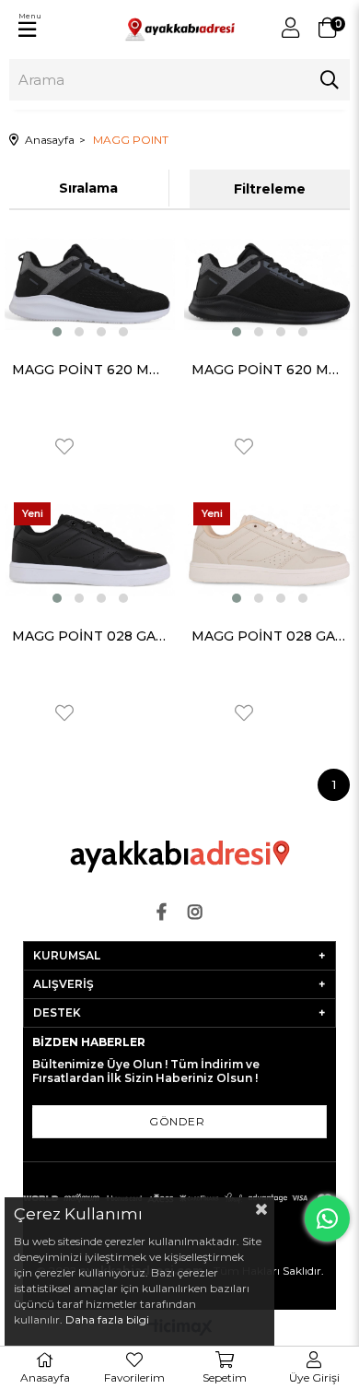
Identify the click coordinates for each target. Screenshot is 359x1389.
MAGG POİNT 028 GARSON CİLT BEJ (269, 636)
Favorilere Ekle (64, 446)
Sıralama (88, 188)
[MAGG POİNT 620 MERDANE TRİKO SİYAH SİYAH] (269, 284)
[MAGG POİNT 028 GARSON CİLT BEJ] (269, 550)
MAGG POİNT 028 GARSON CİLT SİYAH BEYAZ (90, 636)
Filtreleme (270, 189)
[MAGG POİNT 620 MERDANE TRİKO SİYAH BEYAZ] (90, 284)
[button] (57, 332)
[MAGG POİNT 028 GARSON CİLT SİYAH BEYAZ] (90, 550)
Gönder (176, 1121)
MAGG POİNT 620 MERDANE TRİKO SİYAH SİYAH (269, 369)
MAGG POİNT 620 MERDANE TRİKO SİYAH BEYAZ (90, 369)
